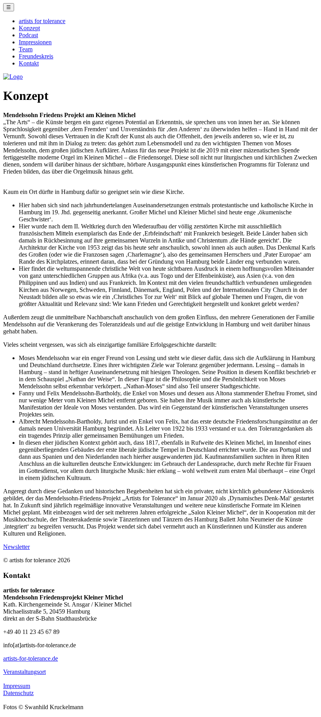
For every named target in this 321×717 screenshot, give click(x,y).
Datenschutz (18, 693)
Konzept (29, 28)
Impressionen (35, 42)
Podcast (28, 35)
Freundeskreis (36, 56)
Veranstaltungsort (24, 671)
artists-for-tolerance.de (30, 658)
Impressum (16, 686)
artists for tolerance (42, 21)
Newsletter (16, 546)
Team (25, 49)
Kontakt (29, 63)
